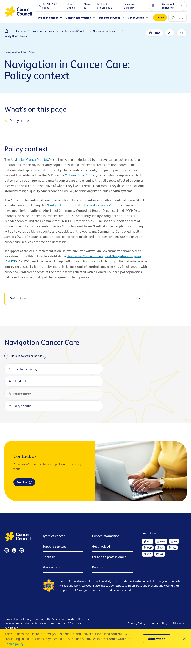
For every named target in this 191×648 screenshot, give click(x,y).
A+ (181, 33)
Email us (22, 482)
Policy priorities (23, 406)
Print (157, 33)
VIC (149, 554)
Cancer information (106, 536)
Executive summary (25, 369)
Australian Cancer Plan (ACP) (31, 159)
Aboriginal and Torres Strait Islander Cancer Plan (80, 205)
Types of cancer (54, 536)
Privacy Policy (136, 623)
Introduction (21, 381)
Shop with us (52, 567)
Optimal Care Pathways (82, 175)
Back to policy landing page (27, 356)
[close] (184, 638)
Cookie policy (13, 644)
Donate (160, 17)
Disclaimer (180, 623)
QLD (149, 547)
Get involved (101, 546)
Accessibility (159, 623)
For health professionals (109, 557)
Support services (54, 546)
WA (162, 554)
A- (169, 33)
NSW (163, 541)
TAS (174, 547)
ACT (149, 541)
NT (175, 541)
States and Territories (168, 5)
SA (161, 547)
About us (49, 557)
